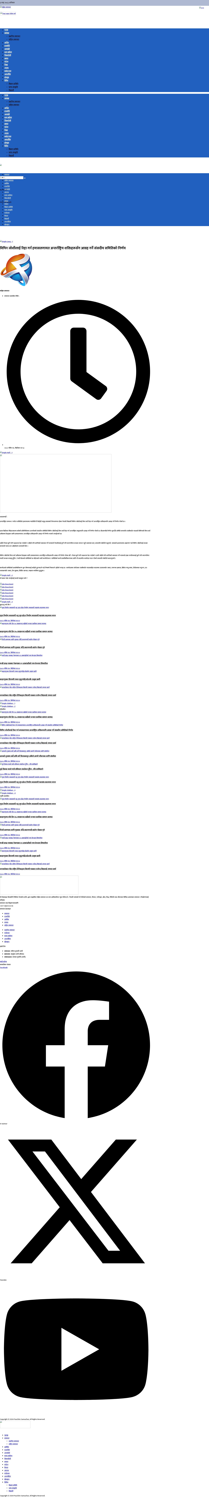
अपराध (6, 68)
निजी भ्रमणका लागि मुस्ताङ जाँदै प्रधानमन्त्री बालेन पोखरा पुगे (22, 647)
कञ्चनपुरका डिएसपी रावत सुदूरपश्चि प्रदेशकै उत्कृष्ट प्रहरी (20, 679)
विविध (6, 80)
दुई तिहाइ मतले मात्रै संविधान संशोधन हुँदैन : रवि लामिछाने (21, 769)
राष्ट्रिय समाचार (14, 39)
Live (1, 1430)
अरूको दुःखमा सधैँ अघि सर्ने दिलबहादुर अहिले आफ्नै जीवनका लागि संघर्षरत (28, 756)
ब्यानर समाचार (4, 642)
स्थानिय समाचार (14, 36)
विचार (6, 64)
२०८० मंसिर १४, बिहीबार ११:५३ (10, 620)
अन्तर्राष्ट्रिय (7, 74)
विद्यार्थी (11, 90)
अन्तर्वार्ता (7, 49)
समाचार (6, 33)
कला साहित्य (8, 52)
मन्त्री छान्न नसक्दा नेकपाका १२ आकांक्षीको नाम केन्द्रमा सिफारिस (24, 663)
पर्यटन (6, 61)
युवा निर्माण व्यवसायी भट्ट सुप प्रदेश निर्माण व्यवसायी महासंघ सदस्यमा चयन (28, 615)
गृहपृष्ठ (6, 30)
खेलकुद (6, 77)
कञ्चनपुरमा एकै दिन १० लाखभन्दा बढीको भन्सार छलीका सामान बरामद (26, 631)
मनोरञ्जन (7, 71)
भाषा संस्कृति (13, 87)
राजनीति (7, 46)
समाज (6, 58)
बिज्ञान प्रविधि (13, 84)
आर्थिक (6, 42)
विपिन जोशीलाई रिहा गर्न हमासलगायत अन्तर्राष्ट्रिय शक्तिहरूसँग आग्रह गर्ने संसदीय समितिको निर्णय (36, 730)
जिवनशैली (7, 55)
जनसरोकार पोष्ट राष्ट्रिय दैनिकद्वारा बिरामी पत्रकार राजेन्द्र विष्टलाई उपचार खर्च (28, 695)
